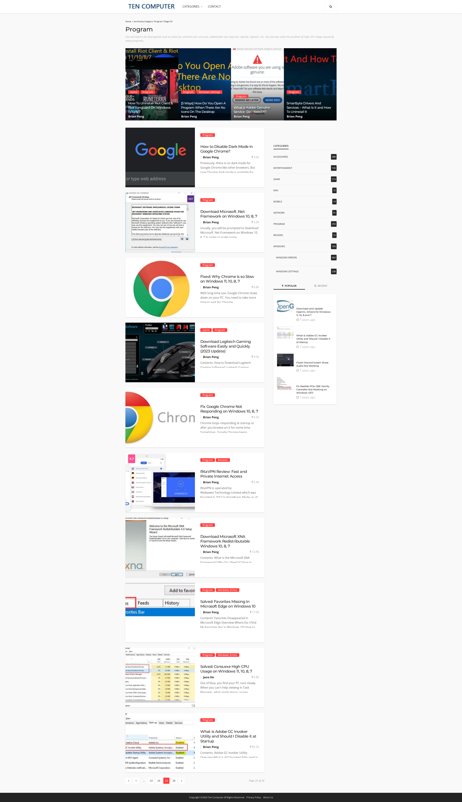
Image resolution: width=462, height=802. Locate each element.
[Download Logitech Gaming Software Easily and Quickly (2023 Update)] (160, 352)
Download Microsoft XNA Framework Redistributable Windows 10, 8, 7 (225, 541)
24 (158, 780)
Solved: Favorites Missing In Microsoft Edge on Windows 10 (227, 603)
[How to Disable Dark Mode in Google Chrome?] (160, 157)
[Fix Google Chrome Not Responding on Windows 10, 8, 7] (160, 417)
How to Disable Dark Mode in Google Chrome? (226, 148)
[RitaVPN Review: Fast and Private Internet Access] (160, 482)
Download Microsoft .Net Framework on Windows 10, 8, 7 (228, 213)
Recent (322, 285)
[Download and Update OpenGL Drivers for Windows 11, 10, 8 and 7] (285, 306)
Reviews (223, 460)
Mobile (277, 201)
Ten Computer (215, 797)
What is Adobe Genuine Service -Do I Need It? (252, 110)
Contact (214, 6)
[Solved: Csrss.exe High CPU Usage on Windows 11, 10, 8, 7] (160, 677)
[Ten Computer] (151, 6)
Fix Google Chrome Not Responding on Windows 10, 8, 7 (229, 408)
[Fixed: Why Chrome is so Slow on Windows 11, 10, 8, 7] (160, 287)
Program (148, 92)
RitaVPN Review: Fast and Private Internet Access (223, 473)
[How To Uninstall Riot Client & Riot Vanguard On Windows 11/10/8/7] (151, 84)
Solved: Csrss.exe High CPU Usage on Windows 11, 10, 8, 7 (226, 668)
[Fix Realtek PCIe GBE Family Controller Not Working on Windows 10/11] (285, 383)
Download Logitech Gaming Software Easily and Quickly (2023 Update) (225, 346)
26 (174, 780)
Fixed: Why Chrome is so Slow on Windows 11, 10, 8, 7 (227, 278)
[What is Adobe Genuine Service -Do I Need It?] (257, 84)
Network (279, 212)
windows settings (209, 92)
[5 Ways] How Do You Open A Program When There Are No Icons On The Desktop (203, 107)
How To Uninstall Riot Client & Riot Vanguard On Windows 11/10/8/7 (150, 107)
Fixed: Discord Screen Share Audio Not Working (312, 364)
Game (133, 92)
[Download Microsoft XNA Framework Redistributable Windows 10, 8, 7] (160, 547)
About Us (268, 797)
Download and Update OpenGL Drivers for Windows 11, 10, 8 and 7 (313, 312)
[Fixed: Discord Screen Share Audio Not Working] (285, 360)
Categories (190, 6)
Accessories (280, 156)
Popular (290, 285)
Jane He (208, 677)
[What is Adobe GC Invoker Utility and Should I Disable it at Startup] (160, 742)
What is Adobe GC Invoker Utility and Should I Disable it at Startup (228, 736)
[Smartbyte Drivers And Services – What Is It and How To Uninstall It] (310, 84)
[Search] (331, 6)
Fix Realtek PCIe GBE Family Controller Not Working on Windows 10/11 (312, 389)
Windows (279, 246)
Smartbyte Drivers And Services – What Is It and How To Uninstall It (309, 107)
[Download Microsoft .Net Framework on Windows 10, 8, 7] (160, 222)
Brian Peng (136, 116)
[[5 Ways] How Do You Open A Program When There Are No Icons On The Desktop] (204, 84)
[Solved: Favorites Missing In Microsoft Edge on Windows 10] (160, 612)
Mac (275, 190)
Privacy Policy (253, 797)
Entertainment (282, 168)
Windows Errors (227, 590)
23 (151, 780)
